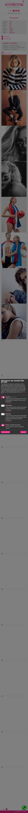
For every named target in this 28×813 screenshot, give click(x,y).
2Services (8, 403)
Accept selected (5, 432)
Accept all (23, 432)
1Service (8, 421)
